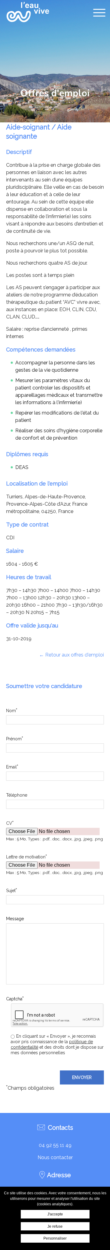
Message (15, 918)
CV (9, 823)
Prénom (14, 738)
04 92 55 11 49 (55, 1145)
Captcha (15, 998)
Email (12, 766)
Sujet (11, 890)
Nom (11, 710)
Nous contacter (55, 1157)
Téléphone (16, 795)
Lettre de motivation (26, 856)
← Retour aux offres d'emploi (71, 655)
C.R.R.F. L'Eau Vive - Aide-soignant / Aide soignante (27, 12)
